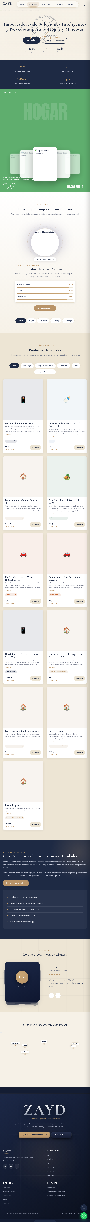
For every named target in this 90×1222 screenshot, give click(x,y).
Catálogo (33, 4)
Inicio (22, 4)
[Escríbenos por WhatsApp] (83, 1215)
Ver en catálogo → (45, 308)
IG (5, 1166)
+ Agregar (35, 447)
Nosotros (46, 4)
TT (17, 1166)
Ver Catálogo (31, 40)
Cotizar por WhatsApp (54, 40)
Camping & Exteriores (45, 372)
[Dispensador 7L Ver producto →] (50, 38)
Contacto (72, 4)
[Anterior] (6, 186)
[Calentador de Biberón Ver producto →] (45, 37)
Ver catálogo (61, 1135)
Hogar (31, 320)
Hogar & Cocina (9, 1191)
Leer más (8, 434)
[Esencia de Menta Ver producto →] (40, 37)
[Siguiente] (13, 186)
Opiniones (59, 4)
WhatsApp (51, 1187)
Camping (56, 320)
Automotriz (43, 320)
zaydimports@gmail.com (56, 1191)
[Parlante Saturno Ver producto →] (31, 38)
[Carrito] (84, 4)
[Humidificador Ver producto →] (57, 37)
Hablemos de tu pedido (16, 883)
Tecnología (68, 320)
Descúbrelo (75, 187)
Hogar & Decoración (45, 366)
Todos (14, 366)
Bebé (76, 366)
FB (11, 1166)
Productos (51, 1159)
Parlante (20, 320)
